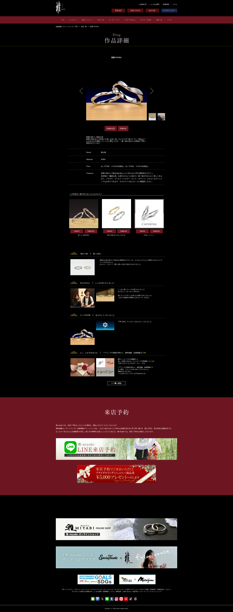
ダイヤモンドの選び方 (78, 591)
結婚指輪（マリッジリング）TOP (67, 26)
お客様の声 (143, 4)
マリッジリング (108, 589)
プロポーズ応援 (145, 20)
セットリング (86, 589)
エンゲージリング (96, 589)
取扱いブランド (87, 20)
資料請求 (118, 591)
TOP (62, 20)
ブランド (77, 589)
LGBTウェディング (131, 589)
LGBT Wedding (130, 20)
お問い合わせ (127, 591)
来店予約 (135, 591)
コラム (175, 4)
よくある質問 (154, 4)
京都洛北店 (160, 589)
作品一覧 (101, 20)
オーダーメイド (114, 20)
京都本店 (152, 589)
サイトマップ (144, 591)
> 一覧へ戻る (116, 383)
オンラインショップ (155, 591)
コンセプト (73, 20)
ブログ (169, 20)
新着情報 (166, 4)
